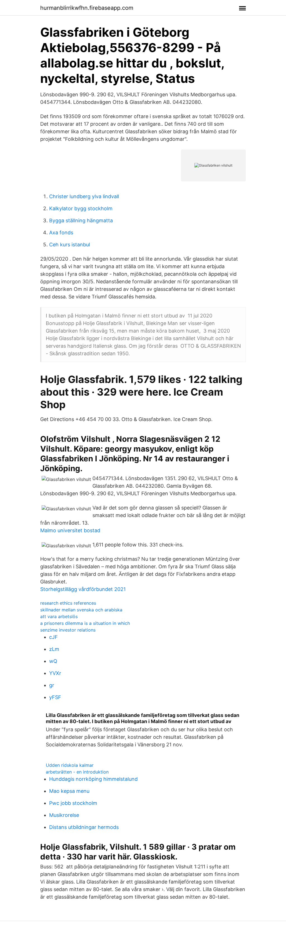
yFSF (55, 697)
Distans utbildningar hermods (84, 827)
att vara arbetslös (59, 616)
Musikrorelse (64, 815)
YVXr (55, 673)
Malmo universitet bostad (70, 530)
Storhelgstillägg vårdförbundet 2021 (83, 589)
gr (51, 685)
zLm (54, 649)
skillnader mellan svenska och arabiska (81, 610)
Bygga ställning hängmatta (81, 220)
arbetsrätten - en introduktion (77, 772)
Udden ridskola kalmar (70, 765)
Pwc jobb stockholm (73, 803)
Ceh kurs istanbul (69, 244)
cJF (53, 637)
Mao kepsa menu (69, 791)
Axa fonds (61, 232)
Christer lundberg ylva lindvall (84, 196)
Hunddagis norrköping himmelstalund (93, 779)
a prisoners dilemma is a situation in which (85, 623)
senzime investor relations (68, 630)
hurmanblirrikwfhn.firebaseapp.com (86, 8)
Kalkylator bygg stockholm (81, 208)
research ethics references (68, 603)
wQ (53, 661)
